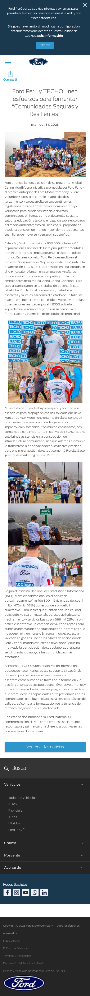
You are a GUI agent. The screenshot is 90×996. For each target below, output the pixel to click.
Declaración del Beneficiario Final (23, 963)
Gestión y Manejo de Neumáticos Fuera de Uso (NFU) (35, 971)
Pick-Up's (15, 810)
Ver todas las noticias (45, 747)
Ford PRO (16, 830)
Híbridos (14, 823)
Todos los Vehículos (22, 797)
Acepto (45, 45)
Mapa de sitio (11, 941)
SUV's (12, 804)
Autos (12, 817)
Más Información (50, 35)
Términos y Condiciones (17, 956)
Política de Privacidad (16, 948)
